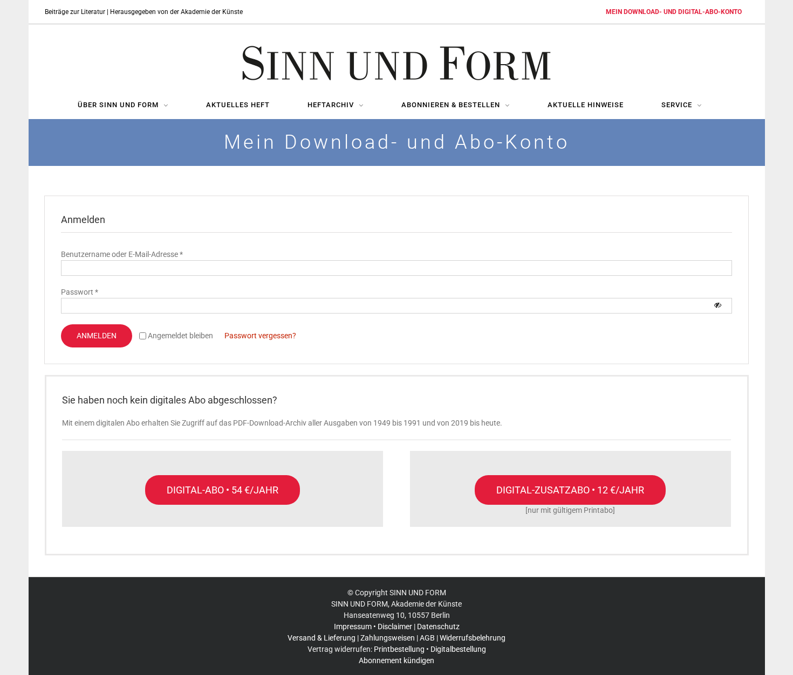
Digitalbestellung (458, 649)
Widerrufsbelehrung (472, 638)
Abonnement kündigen (396, 660)
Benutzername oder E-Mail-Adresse (122, 254)
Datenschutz (438, 626)
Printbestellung (399, 649)
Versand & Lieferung (322, 638)
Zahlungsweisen (387, 638)
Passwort (79, 292)
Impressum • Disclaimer (373, 626)
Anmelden (97, 335)
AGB (427, 638)
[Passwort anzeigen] (717, 305)
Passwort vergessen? (260, 335)
